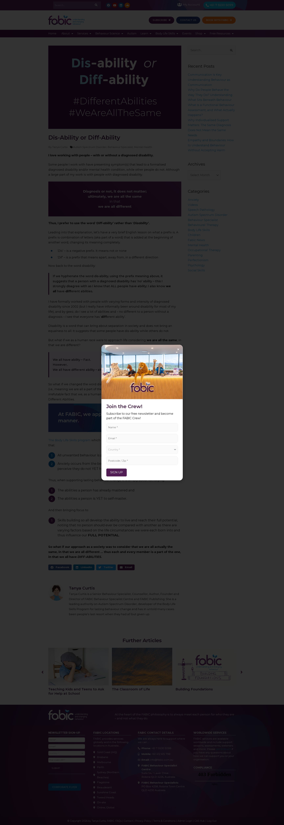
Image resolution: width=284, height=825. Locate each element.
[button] (178, 349)
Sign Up (116, 472)
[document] (142, 412)
